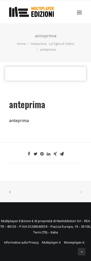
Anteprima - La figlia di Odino (52, 43)
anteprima (19, 120)
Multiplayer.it (51, 242)
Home (21, 43)
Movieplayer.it (74, 242)
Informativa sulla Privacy (21, 242)
